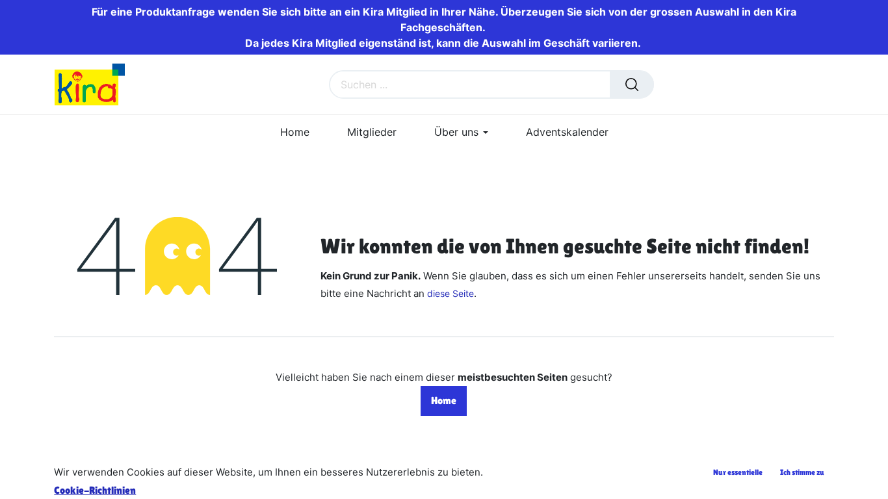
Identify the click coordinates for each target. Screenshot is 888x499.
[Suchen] (632, 84)
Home (443, 400)
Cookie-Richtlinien (95, 490)
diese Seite (450, 293)
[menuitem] (295, 132)
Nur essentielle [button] (738, 472)
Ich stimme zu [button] (802, 472)
